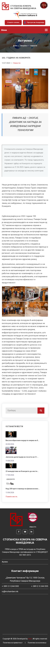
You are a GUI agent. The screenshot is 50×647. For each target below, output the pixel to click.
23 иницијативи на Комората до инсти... (22, 471)
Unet (30, 639)
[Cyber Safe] (33, 517)
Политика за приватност (13, 643)
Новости (33, 46)
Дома (15, 46)
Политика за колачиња (37, 643)
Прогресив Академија (35, 22)
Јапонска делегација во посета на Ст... (22, 457)
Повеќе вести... (12, 497)
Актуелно (24, 46)
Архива (5, 562)
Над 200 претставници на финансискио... (23, 489)
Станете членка (13, 22)
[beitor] (25, 15)
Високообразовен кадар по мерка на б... (22, 440)
